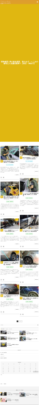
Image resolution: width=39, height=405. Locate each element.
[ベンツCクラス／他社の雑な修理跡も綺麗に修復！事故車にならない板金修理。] (29, 185)
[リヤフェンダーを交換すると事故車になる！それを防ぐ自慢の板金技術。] (29, 258)
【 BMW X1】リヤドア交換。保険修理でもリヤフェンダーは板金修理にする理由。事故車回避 (11, 263)
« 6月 (1, 374)
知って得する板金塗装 (10, 164)
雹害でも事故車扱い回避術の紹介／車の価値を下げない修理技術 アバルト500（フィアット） (11, 198)
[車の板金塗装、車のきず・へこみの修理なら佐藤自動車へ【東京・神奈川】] (6, 2)
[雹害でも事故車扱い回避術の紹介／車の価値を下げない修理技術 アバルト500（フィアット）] (10, 189)
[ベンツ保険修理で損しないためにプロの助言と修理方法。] (10, 289)
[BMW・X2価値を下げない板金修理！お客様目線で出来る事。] (29, 291)
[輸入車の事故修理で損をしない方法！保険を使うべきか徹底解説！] (10, 153)
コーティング (2, 356)
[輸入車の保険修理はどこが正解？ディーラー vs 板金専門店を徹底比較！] (29, 151)
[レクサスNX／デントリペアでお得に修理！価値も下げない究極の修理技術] (29, 222)
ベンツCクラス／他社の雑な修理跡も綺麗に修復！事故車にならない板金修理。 (30, 194)
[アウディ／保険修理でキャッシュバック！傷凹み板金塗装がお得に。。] (10, 223)
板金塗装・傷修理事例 (10, 201)
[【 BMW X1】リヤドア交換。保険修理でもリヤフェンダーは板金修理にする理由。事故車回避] (10, 256)
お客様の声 (2, 354)
